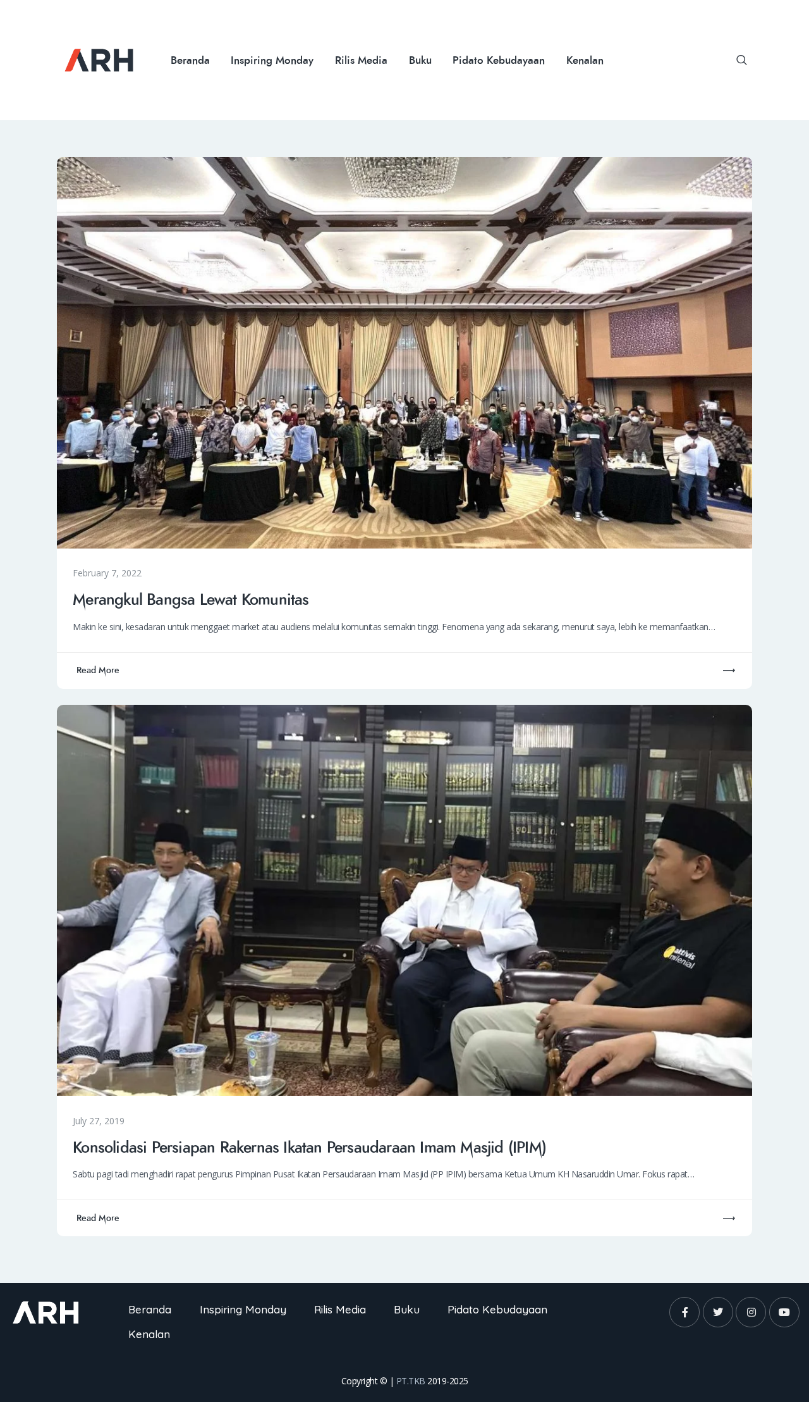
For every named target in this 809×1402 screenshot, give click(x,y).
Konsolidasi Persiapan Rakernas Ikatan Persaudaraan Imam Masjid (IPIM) (309, 1148)
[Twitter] (718, 1312)
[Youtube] (784, 1312)
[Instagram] (751, 1312)
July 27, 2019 (99, 1121)
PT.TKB (410, 1381)
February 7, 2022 (107, 573)
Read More (97, 670)
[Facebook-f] (684, 1312)
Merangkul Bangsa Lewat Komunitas (190, 600)
